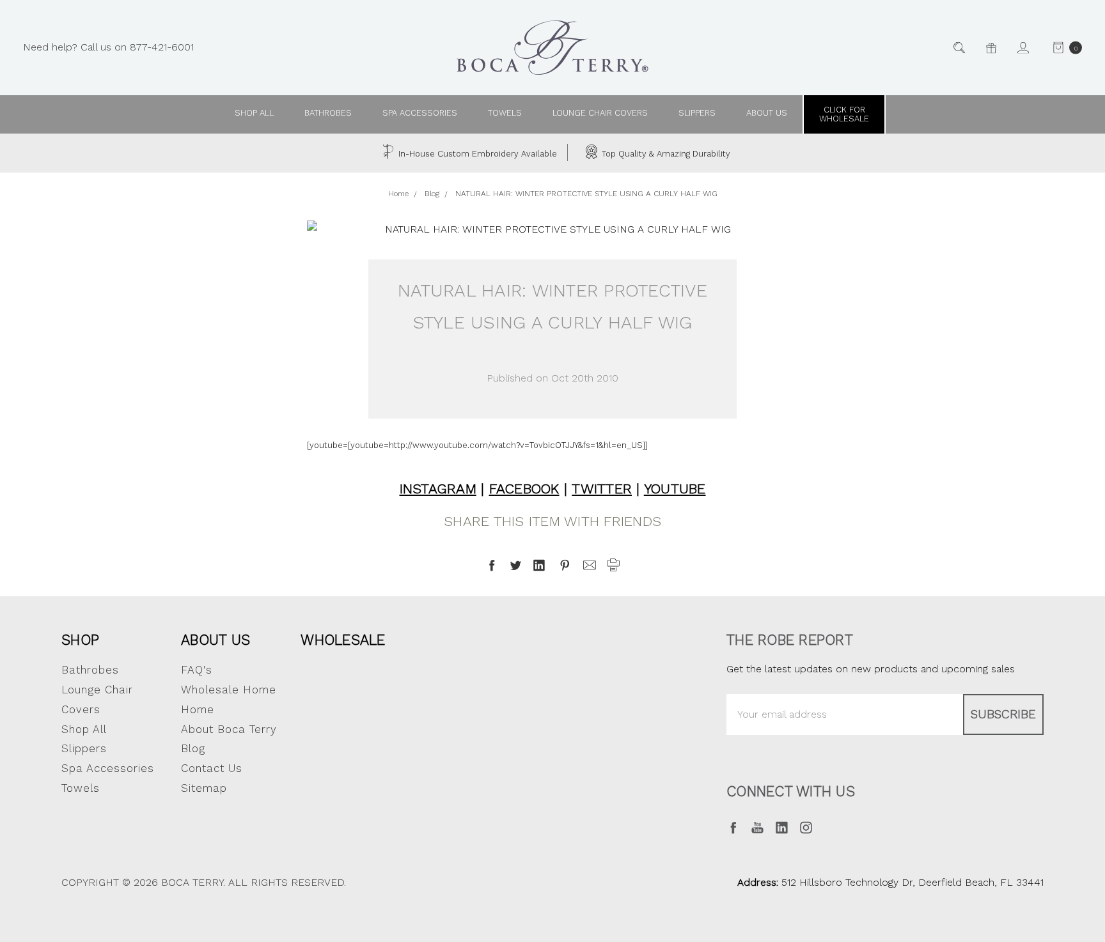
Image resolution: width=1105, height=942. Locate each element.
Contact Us (211, 768)
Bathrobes (328, 113)
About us (766, 113)
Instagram (438, 489)
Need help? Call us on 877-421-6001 (108, 47)
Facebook (524, 489)
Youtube (675, 489)
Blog (193, 748)
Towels (505, 113)
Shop (80, 639)
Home (197, 709)
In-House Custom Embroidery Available (476, 153)
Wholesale (343, 639)
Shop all (254, 113)
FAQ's (196, 669)
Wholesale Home (228, 689)
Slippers (697, 113)
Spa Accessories (419, 113)
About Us (215, 639)
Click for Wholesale (844, 114)
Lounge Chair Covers (600, 113)
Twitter (602, 489)
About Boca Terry (229, 729)
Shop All (84, 729)
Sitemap (204, 788)
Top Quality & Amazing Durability (664, 153)
